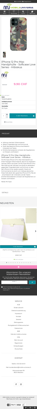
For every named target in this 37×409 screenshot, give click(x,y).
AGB (18, 304)
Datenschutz (19, 328)
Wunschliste (8, 122)
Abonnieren (32, 282)
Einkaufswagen (18, 346)
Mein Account (18, 340)
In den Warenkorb (22, 116)
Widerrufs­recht (18, 307)
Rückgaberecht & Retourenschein (18, 325)
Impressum (18, 313)
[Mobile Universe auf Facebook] (16, 384)
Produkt (6, 133)
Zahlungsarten (18, 322)
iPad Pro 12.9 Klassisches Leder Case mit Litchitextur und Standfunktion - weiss (18, 250)
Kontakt (18, 316)
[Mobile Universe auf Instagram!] (21, 384)
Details (5, 192)
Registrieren (18, 343)
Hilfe (18, 337)
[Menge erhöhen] (7, 114)
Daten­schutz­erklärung (18, 310)
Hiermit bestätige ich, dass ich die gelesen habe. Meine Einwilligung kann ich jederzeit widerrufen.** (17, 288)
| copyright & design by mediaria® (24, 397)
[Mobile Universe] (18, 6)
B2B (18, 331)
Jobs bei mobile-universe (18, 334)
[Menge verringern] (7, 117)
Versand (18, 319)
